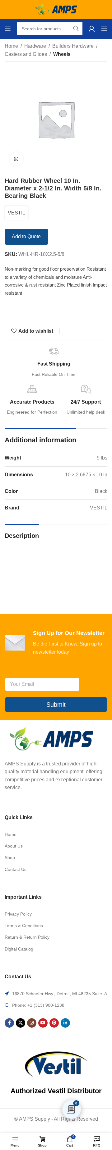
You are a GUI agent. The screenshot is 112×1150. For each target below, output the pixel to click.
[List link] (56, 834)
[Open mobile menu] (8, 28)
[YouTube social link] (43, 1023)
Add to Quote (26, 236)
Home (11, 46)
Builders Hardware (73, 46)
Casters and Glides (26, 54)
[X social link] (20, 1023)
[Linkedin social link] (65, 1023)
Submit (56, 704)
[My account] (92, 28)
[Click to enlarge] (16, 159)
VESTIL (16, 212)
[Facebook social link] (9, 1023)
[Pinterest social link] (54, 1023)
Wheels (62, 54)
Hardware (35, 46)
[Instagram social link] (31, 1023)
